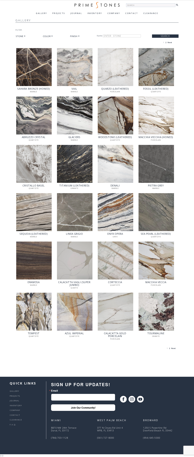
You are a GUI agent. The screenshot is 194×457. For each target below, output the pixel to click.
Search (165, 36)
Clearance (150, 13)
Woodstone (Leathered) (115, 137)
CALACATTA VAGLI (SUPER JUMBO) (74, 283)
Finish (75, 36)
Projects (58, 13)
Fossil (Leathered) (156, 89)
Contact (131, 13)
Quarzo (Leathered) (115, 89)
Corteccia (115, 282)
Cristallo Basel (34, 185)
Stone (20, 36)
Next (170, 42)
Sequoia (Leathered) (34, 234)
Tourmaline (155, 333)
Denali (115, 185)
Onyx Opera (115, 234)
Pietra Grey (156, 185)
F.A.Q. (13, 425)
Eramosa (34, 282)
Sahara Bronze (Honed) (33, 89)
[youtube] (140, 399)
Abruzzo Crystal (33, 137)
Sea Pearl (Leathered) (156, 234)
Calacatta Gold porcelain (115, 335)
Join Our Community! (83, 407)
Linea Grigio (74, 234)
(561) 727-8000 (105, 438)
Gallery (41, 13)
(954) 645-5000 (151, 438)
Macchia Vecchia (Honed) (156, 137)
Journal (76, 13)
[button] (177, 5)
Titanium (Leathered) (74, 185)
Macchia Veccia (155, 282)
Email (54, 390)
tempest (34, 333)
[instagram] (132, 399)
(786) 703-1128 (59, 438)
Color (48, 36)
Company (113, 13)
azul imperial (74, 333)
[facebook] (123, 399)
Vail (74, 89)
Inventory (94, 13)
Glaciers (74, 137)
